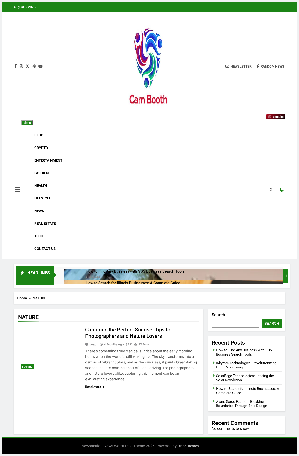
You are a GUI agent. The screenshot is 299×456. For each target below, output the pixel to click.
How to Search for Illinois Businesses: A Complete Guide (133, 283)
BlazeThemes (188, 446)
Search (218, 314)
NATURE (27, 367)
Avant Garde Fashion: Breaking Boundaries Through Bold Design (241, 403)
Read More (93, 386)
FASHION (41, 173)
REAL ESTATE (45, 223)
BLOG (38, 135)
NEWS (39, 211)
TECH (38, 236)
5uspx (93, 344)
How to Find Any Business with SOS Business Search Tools (135, 271)
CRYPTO (41, 148)
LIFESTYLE (42, 198)
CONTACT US (45, 249)
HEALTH (40, 186)
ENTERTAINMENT (48, 160)
